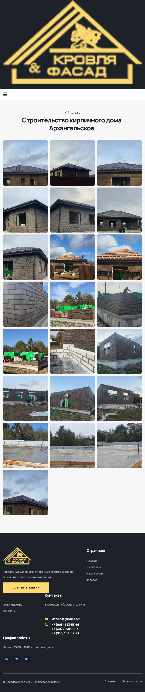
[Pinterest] (17, 659)
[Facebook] (27, 659)
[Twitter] (7, 659)
